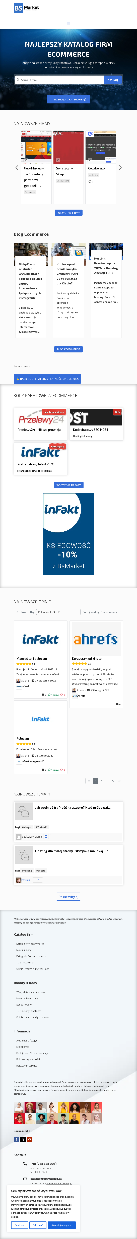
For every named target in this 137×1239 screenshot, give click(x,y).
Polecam (22, 738)
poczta (41, 870)
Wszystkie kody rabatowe (30, 992)
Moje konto (22, 1046)
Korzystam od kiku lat (87, 658)
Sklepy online (63, 181)
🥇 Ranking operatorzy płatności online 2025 (47, 378)
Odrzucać (38, 1225)
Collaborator (97, 168)
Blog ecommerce (68, 349)
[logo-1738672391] (25, 131)
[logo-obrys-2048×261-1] (57, 133)
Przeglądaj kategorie (68, 99)
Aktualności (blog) (26, 1040)
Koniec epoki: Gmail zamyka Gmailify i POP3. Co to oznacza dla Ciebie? (68, 273)
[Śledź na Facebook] (16, 1139)
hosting (28, 870)
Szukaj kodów (24, 1004)
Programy (46, 470)
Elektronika (30, 192)
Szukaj (113, 80)
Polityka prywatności (28, 1059)
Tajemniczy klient (25, 962)
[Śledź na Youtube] (29, 1139)
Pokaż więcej (68, 897)
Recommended (101, 611)
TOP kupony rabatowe (28, 1010)
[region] (43, 1208)
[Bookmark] (25, 160)
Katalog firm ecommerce (30, 943)
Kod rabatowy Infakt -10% (35, 464)
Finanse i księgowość (28, 470)
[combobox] (59, 80)
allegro (27, 827)
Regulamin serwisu (26, 1065)
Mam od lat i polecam (31, 658)
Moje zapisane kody (27, 998)
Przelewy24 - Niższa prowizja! (39, 429)
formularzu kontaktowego (59, 1183)
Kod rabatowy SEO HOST (90, 429)
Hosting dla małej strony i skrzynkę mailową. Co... (73, 851)
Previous (17, 167)
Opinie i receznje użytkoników (32, 968)
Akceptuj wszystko (61, 1225)
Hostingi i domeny (82, 436)
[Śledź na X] (23, 1139)
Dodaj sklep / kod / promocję (32, 1053)
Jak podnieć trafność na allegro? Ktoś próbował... (73, 807)
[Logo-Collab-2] (90, 134)
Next (120, 167)
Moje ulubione (24, 949)
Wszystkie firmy (68, 212)
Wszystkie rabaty (68, 485)
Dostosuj (19, 1225)
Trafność (42, 827)
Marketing (93, 175)
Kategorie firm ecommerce (31, 956)
